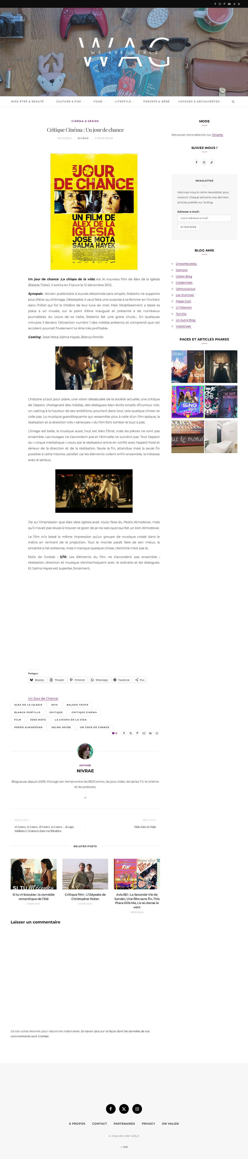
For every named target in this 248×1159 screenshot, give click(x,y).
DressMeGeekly (186, 263)
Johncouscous (185, 289)
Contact (99, 1123)
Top (125, 1147)
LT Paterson (184, 307)
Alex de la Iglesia (28, 704)
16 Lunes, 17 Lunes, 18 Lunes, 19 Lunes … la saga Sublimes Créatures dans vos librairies (44, 829)
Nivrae (83, 138)
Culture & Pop (68, 101)
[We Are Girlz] (124, 52)
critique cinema (84, 712)
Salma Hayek (61, 727)
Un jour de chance (94, 727)
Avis (54, 704)
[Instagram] (137, 1109)
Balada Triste (77, 704)
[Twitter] (16, 173)
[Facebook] (16, 163)
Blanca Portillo (27, 712)
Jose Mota (38, 719)
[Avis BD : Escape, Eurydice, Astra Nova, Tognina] (187, 367)
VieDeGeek (183, 326)
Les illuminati (185, 295)
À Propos (77, 1123)
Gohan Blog (184, 276)
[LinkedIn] (16, 202)
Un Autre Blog (185, 320)
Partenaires (124, 1123)
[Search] (232, 101)
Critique (56, 712)
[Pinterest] (16, 183)
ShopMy (217, 135)
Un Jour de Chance (43, 698)
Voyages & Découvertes (199, 101)
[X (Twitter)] (124, 1109)
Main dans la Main (145, 827)
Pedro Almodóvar (28, 727)
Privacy (148, 1123)
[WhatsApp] (16, 212)
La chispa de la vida (71, 719)
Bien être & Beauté (27, 101)
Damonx (182, 270)
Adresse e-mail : (188, 211)
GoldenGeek (184, 282)
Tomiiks (181, 314)
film (17, 719)
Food (98, 101)
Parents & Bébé (156, 101)
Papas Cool (183, 301)
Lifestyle (123, 101)
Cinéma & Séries (85, 121)
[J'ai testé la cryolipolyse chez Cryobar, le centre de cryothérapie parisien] (221, 437)
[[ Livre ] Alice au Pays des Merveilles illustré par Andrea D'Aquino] (187, 437)
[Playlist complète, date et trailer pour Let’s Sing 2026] (187, 402)
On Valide (170, 1123)
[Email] (16, 192)
